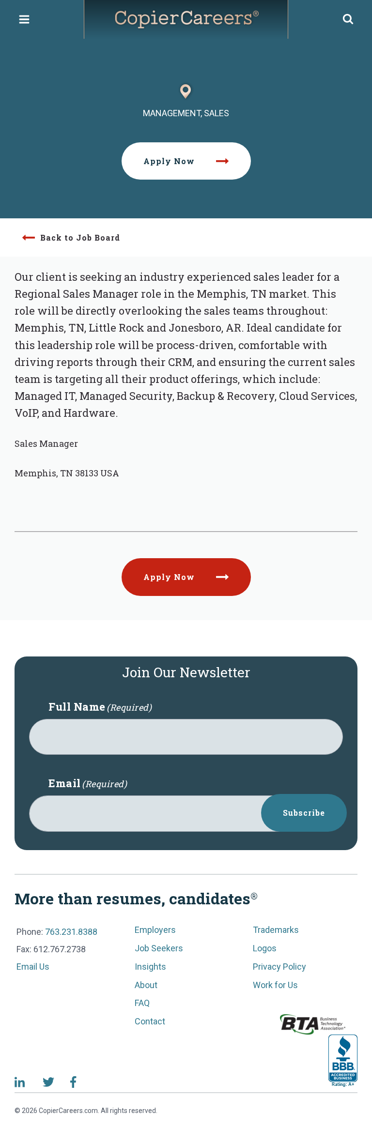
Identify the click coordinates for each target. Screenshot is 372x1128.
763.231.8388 (71, 932)
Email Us (32, 966)
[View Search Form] (348, 19)
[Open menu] (24, 19)
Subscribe (304, 813)
